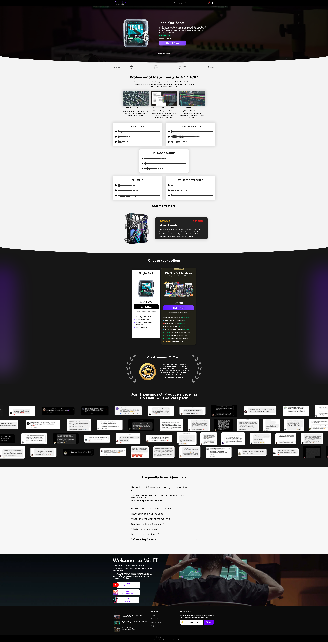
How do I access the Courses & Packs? (151, 509)
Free (203, 3)
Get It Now (146, 307)
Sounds (196, 3)
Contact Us (154, 619)
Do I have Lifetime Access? (145, 534)
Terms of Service (153, 639)
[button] (164, 489)
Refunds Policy (156, 622)
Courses (188, 3)
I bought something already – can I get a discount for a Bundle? (160, 489)
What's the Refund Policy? (144, 529)
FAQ (152, 626)
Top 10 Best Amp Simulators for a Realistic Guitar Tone (133, 628)
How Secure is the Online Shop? (147, 514)
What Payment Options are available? (151, 519)
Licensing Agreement (173, 639)
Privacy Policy (162, 639)
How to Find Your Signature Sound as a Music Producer (134, 622)
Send (209, 622)
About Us (154, 615)
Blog (115, 612)
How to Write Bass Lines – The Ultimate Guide (132, 616)
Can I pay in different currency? (147, 524)
